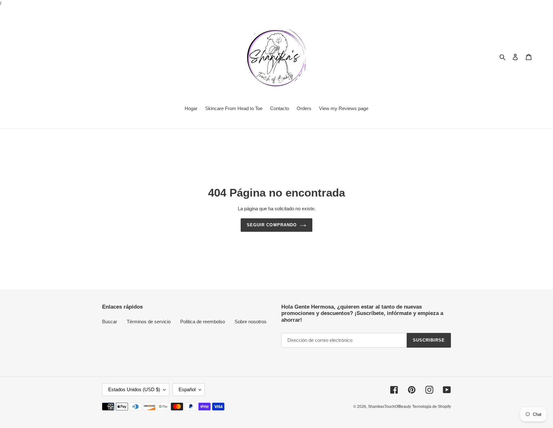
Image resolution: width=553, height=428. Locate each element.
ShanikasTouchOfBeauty (389, 406)
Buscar (109, 321)
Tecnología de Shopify (431, 406)
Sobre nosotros (251, 321)
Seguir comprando (272, 224)
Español (187, 389)
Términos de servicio (149, 321)
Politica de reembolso (202, 321)
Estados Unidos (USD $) (134, 389)
